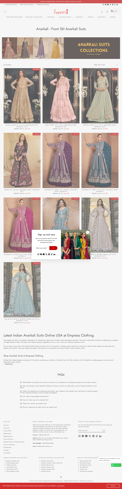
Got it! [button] (113, 486)
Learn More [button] (60, 486)
